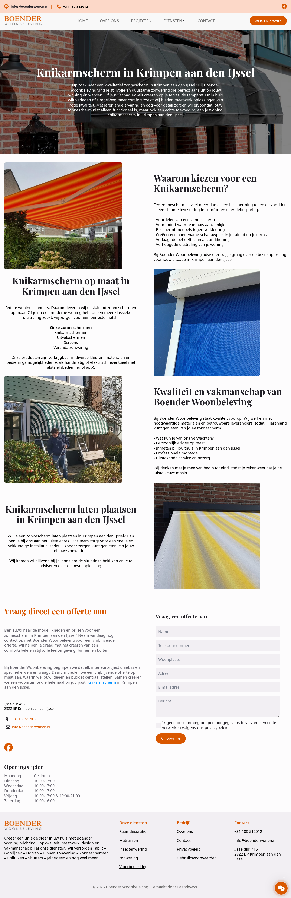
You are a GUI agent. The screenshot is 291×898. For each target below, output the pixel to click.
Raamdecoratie (132, 831)
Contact (183, 840)
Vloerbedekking (133, 866)
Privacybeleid (189, 849)
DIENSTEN (173, 21)
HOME (82, 21)
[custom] (284, 6)
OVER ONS (109, 21)
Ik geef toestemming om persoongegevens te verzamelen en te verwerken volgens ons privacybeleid (219, 725)
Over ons (185, 831)
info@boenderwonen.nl (31, 726)
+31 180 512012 (24, 719)
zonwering (128, 858)
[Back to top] (284, 877)
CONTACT (206, 21)
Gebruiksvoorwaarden (197, 858)
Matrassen (128, 840)
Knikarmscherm (102, 682)
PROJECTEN (141, 21)
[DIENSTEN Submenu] (184, 21)
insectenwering (133, 849)
